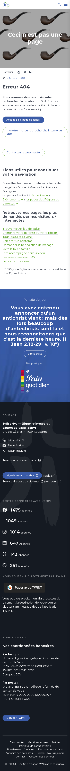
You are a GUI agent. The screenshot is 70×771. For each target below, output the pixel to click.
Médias (56, 742)
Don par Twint (16, 717)
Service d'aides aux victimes (21, 481)
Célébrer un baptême (17, 241)
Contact (20, 756)
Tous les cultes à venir (18, 237)
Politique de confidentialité (35, 745)
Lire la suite (35, 353)
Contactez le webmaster (24, 152)
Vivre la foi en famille (16, 249)
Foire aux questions (16, 261)
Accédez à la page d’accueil (23, 119)
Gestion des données (41, 756)
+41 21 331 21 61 (17, 440)
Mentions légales (38, 742)
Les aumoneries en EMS (19, 257)
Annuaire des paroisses (19, 753)
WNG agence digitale (52, 764)
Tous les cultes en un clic (20, 460)
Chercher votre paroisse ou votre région (30, 232)
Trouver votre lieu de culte (21, 228)
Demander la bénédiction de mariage (28, 245)
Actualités (38, 195)
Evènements (11, 199)
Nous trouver (17, 450)
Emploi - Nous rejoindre (51, 753)
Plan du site (17, 742)
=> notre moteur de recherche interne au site (34, 132)
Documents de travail (51, 749)
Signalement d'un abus (20, 475)
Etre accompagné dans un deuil (25, 253)
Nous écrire (16, 445)
